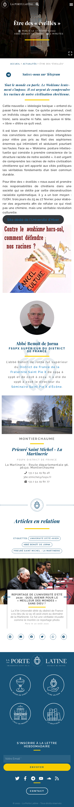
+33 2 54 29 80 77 (38, 481)
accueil (15, 64)
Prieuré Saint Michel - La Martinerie (37, 451)
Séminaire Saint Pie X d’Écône (36, 386)
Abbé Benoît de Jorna (29, 34)
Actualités (30, 64)
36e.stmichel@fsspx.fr (37, 477)
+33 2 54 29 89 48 (38, 472)
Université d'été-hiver (44, 538)
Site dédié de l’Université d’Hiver (33, 219)
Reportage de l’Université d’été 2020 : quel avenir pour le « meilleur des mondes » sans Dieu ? (37, 599)
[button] (71, 4)
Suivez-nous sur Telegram (41, 74)
